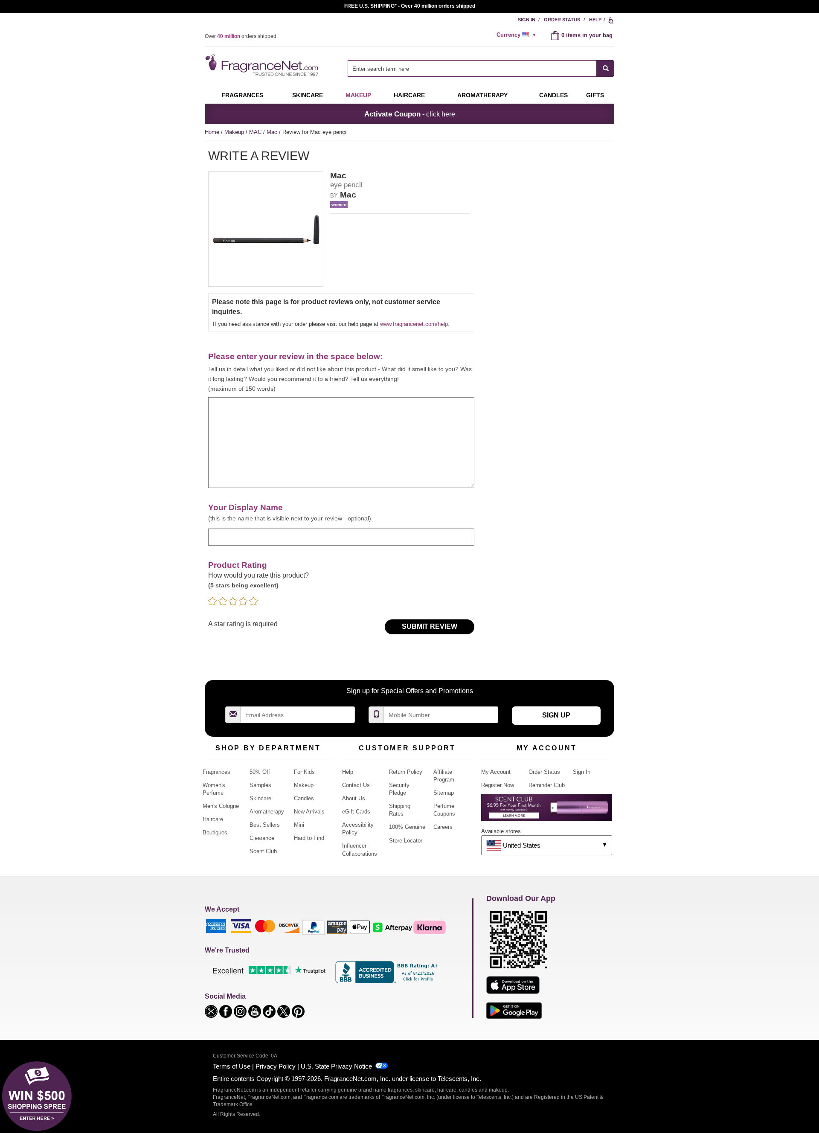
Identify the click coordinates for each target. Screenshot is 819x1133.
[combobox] (481, 68)
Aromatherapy (267, 811)
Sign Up (556, 715)
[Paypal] (313, 927)
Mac (273, 132)
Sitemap (443, 793)
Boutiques (215, 832)
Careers (443, 827)
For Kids (304, 772)
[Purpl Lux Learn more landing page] (546, 811)
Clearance (262, 838)
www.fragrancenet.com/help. (415, 324)
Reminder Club (547, 785)
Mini (299, 825)
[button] (212, 1010)
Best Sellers (265, 825)
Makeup (358, 95)
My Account (496, 772)
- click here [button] (409, 114)
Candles (304, 798)
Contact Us (356, 785)
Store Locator (405, 840)
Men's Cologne (221, 806)
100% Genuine (407, 827)
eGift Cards (356, 811)
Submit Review (429, 626)
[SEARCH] (605, 68)
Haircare (409, 95)
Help (595, 19)
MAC (256, 132)
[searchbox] (472, 68)
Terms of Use (231, 1066)
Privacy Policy (276, 1066)
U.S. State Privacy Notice (336, 1066)
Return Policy (405, 772)
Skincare (307, 95)
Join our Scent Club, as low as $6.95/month (410, 6)
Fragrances (242, 95)
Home (212, 132)
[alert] (517, 35)
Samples (260, 785)
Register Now (497, 785)
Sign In (526, 19)
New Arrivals (309, 811)
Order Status (562, 19)
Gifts (595, 95)
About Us (353, 798)
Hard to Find (309, 838)
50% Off (260, 772)
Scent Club (263, 851)
